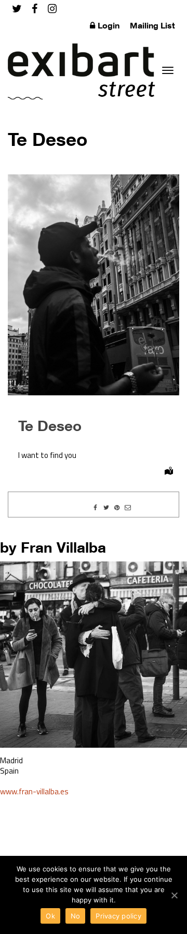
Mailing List (152, 25)
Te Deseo (50, 425)
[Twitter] (16, 8)
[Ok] (174, 895)
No (76, 916)
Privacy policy (118, 916)
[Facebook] (34, 8)
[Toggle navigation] (167, 70)
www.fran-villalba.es (34, 791)
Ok (50, 916)
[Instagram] (52, 8)
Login (108, 25)
